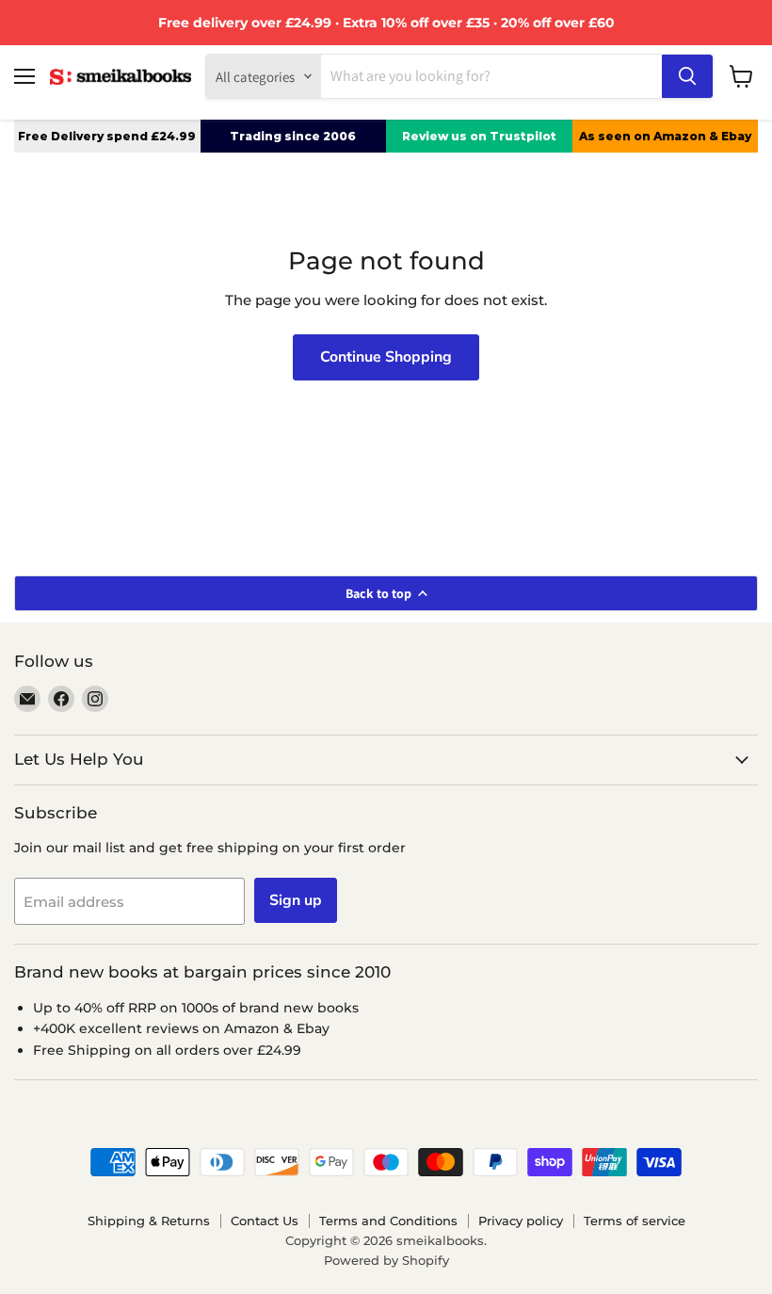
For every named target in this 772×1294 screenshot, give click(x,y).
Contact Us (264, 1220)
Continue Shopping (386, 357)
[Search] (687, 76)
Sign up (295, 900)
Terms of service (634, 1220)
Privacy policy (520, 1220)
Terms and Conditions (388, 1220)
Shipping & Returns (149, 1220)
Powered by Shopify (386, 1260)
